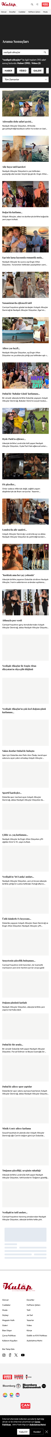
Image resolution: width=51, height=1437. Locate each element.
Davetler (12, 12)
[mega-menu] (37, 4)
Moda (45, 12)
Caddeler (22, 12)
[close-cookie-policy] (46, 1431)
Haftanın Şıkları (34, 12)
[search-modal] (32, 4)
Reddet (37, 1431)
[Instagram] (4, 1355)
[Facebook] (10, 1355)
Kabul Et (23, 1431)
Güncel (3, 12)
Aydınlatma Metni (37, 1424)
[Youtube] (23, 1355)
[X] (16, 1355)
